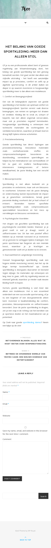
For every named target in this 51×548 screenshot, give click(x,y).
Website (6, 415)
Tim (25, 9)
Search (43, 496)
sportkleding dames (32, 322)
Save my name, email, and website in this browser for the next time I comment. (25, 432)
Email (6, 403)
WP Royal (31, 531)
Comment (7, 439)
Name (6, 392)
